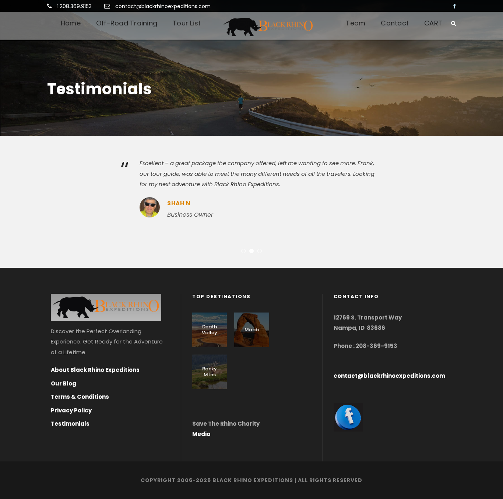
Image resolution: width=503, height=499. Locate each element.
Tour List (187, 23)
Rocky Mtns (209, 371)
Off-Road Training (126, 23)
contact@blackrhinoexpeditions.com (163, 6)
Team (355, 23)
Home (71, 23)
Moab (252, 329)
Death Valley (209, 329)
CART (433, 23)
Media (201, 434)
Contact (395, 23)
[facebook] (454, 6)
